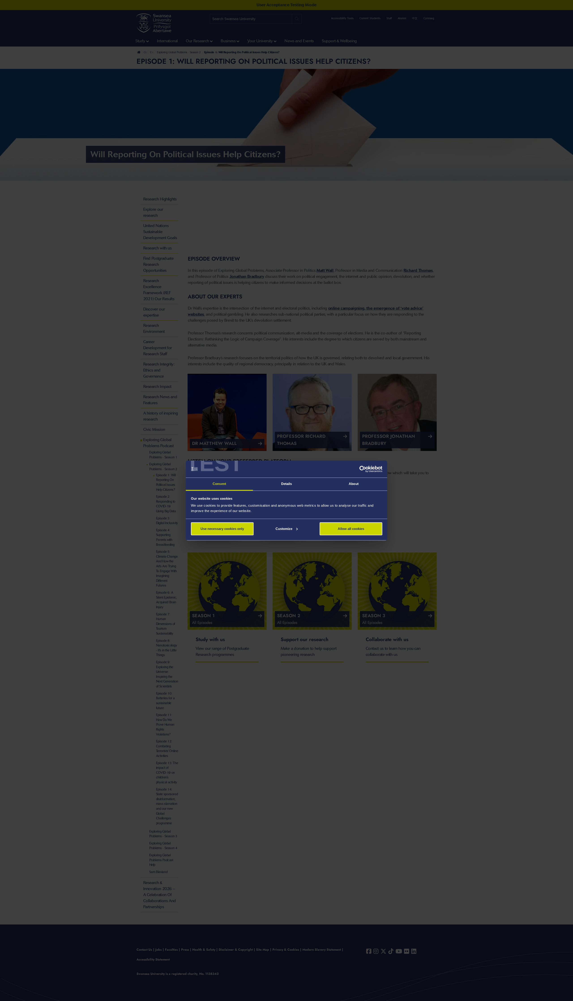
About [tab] (354, 484)
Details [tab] (286, 484)
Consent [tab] (219, 484)
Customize (284, 529)
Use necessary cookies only (222, 529)
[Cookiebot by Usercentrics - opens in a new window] (362, 469)
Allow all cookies (351, 529)
